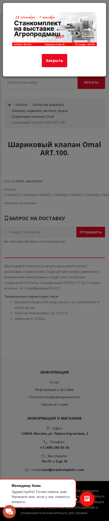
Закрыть (54, 60)
